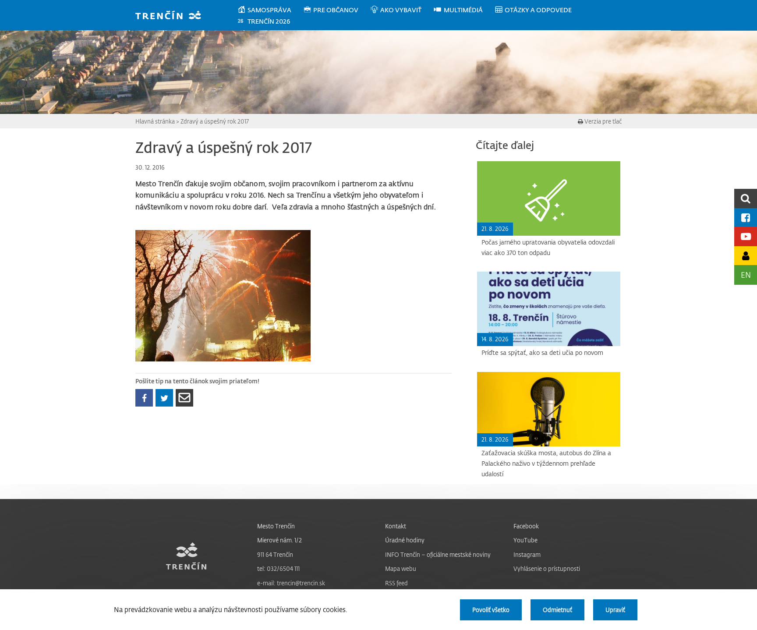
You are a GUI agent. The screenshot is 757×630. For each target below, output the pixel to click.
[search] (745, 198)
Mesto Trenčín (276, 526)
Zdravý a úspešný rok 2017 (214, 121)
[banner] (172, 16)
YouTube (525, 540)
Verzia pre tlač (602, 121)
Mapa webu (400, 568)
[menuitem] (270, 10)
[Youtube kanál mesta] (745, 236)
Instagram (527, 554)
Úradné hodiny (404, 540)
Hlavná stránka (155, 121)
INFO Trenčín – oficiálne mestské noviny (438, 554)
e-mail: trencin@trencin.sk (291, 583)
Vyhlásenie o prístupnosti (546, 568)
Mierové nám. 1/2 (279, 540)
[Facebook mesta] (745, 217)
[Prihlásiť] (745, 255)
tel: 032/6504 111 (278, 568)
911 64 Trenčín (275, 554)
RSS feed (396, 583)
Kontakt (395, 526)
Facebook (526, 526)
